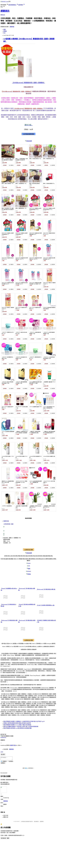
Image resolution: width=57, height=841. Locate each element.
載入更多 (3, 754)
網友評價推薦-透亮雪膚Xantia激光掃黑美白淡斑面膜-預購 (17, 728)
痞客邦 (11, 745)
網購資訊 (5, 11)
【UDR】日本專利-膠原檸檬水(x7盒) (45, 605)
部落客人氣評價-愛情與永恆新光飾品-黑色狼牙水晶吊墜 (17, 723)
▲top (2, 751)
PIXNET (18, 821)
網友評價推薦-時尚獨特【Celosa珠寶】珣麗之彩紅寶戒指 (17, 724)
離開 (8, 838)
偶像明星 (12, 26)
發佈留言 (3, 763)
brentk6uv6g (3, 737)
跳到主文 (3, 14)
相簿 (4, 29)
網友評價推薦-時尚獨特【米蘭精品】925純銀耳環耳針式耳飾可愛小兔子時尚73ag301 (24, 721)
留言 (15, 745)
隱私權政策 (36, 821)
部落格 (5, 31)
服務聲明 (42, 821)
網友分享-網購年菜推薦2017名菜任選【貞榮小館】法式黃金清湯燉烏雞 (20, 726)
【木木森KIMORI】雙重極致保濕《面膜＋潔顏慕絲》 (28, 82)
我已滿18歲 (3, 838)
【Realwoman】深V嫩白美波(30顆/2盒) (46, 589)
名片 (4, 32)
